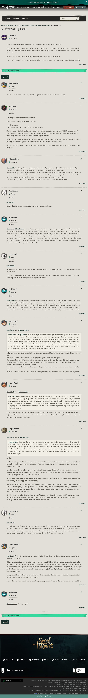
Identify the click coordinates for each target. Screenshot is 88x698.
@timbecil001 (11, 168)
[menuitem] (18, 8)
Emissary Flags (23, 330)
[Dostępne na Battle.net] (78, 660)
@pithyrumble (11, 300)
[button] (12, 680)
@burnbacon (10, 229)
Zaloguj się (81, 7)
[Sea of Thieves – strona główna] (8, 7)
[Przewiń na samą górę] (38, 696)
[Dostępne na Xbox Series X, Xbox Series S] (8, 660)
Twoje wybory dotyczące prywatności (46, 693)
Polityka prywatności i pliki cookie (77, 693)
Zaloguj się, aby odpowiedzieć (11, 71)
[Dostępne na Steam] (45, 660)
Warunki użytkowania (62, 693)
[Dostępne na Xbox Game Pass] (60, 660)
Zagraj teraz (69, 7)
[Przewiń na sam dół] (50, 696)
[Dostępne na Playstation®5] (21, 660)
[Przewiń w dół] (47, 696)
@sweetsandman (12, 604)
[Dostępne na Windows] (34, 660)
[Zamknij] (86, 1)
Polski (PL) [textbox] (9, 680)
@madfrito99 (10, 266)
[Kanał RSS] (2, 25)
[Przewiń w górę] (41, 696)
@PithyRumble (19, 229)
